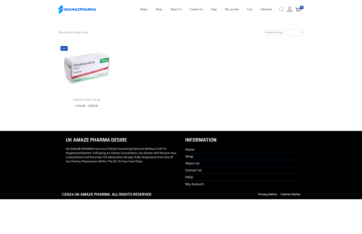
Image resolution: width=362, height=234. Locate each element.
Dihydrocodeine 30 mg (86, 99)
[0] (297, 9)
